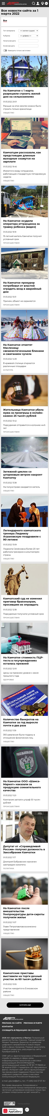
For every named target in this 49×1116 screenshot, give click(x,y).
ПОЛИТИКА (8, 868)
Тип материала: (9, 31)
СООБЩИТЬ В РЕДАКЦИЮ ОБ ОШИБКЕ (21, 1030)
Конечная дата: (9, 46)
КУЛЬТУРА (8, 370)
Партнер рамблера (24, 1103)
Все (5, 20)
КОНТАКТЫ (7, 1026)
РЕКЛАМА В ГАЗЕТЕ (33, 1023)
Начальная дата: (9, 41)
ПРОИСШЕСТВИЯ (11, 243)
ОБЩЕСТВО (8, 113)
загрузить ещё (25, 1005)
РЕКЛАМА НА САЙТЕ (12, 1023)
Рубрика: (6, 36)
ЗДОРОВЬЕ (8, 680)
